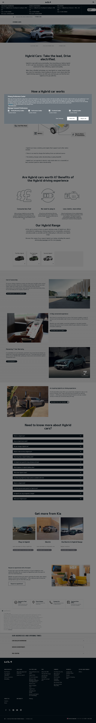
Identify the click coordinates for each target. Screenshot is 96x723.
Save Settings (59, 118)
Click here (10, 104)
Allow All (72, 118)
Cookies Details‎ (12, 112)
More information (12, 105)
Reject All (83, 118)
